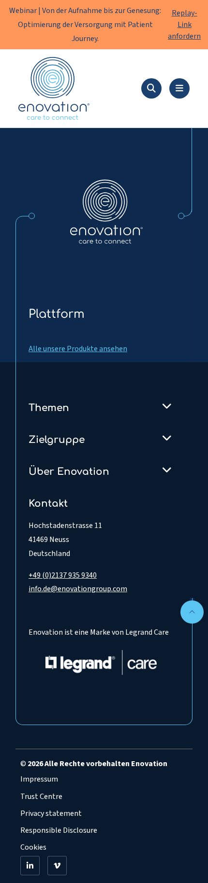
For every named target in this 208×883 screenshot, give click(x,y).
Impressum (39, 779)
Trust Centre (41, 796)
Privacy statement (51, 813)
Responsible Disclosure (58, 830)
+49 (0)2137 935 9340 (63, 575)
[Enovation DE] (106, 211)
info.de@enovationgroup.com (78, 589)
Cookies (33, 847)
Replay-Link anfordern (184, 25)
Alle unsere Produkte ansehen (78, 348)
